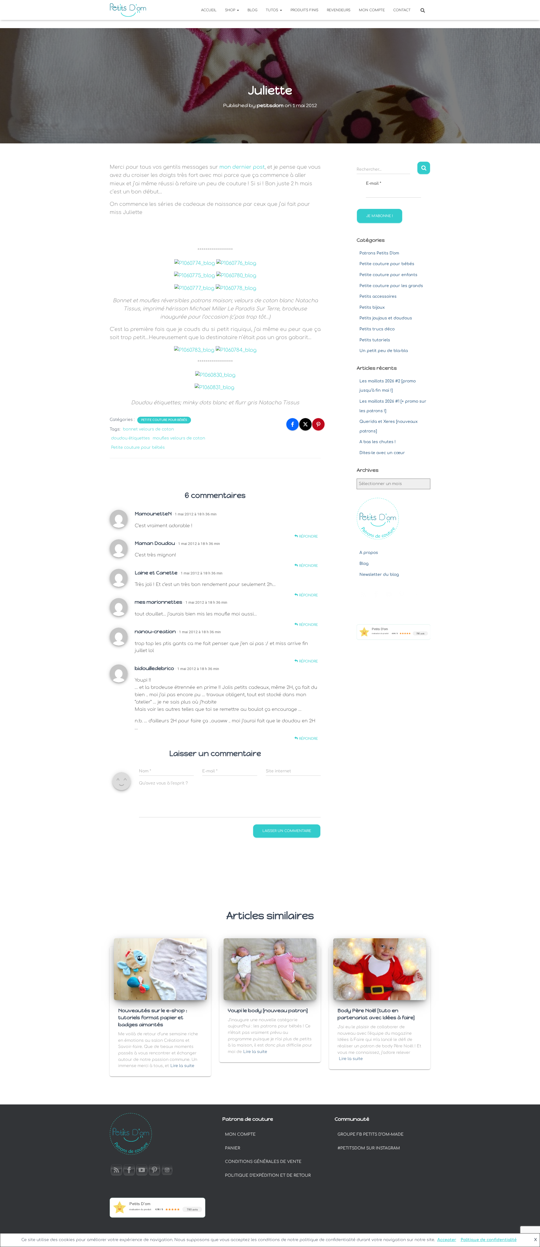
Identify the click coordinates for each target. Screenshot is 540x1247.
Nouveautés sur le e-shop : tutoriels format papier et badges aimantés (152, 1017)
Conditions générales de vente (263, 1162)
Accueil (209, 10)
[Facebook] (292, 424)
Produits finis (304, 10)
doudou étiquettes (130, 438)
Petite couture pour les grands (391, 286)
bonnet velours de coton (148, 429)
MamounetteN (153, 514)
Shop (230, 10)
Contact (402, 10)
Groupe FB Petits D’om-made (371, 1134)
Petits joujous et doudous (385, 318)
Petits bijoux (372, 307)
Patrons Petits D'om (379, 253)
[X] (305, 424)
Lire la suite (182, 1066)
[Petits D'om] (127, 10)
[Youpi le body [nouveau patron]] (270, 969)
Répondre (308, 536)
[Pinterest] (318, 424)
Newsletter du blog (379, 574)
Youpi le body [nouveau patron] (268, 1010)
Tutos (272, 10)
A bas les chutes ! (377, 442)
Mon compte (372, 10)
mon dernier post (242, 167)
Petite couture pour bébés (164, 419)
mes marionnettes (158, 602)
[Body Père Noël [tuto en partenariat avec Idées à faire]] (379, 969)
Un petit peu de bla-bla (383, 351)
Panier (232, 1148)
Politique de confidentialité (489, 1240)
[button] (237, 10)
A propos (368, 553)
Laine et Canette (156, 573)
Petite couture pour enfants (388, 275)
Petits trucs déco (377, 329)
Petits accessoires (378, 296)
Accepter (446, 1240)
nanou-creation (155, 631)
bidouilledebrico (154, 668)
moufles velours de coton (179, 438)
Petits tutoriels (374, 340)
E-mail (373, 183)
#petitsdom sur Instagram (369, 1148)
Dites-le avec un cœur (382, 453)
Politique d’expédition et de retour (268, 1175)
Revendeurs (338, 10)
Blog (252, 10)
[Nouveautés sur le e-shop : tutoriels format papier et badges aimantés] (160, 969)
